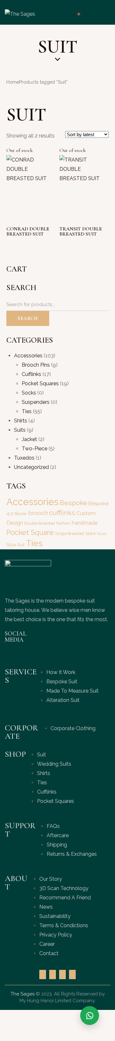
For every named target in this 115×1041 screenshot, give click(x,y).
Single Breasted (69, 533)
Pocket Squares (40, 383)
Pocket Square (30, 533)
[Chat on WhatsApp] (89, 1015)
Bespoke (73, 503)
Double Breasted (39, 523)
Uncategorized (31, 467)
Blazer (21, 513)
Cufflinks (31, 374)
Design (14, 523)
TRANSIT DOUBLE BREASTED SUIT (80, 231)
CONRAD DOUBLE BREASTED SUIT (27, 231)
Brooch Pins (36, 365)
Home (12, 82)
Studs (101, 534)
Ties (27, 411)
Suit (21, 544)
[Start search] (92, 13)
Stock (90, 533)
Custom (86, 513)
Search (28, 318)
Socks (29, 393)
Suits (20, 430)
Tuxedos (24, 458)
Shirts (20, 421)
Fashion (63, 523)
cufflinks (62, 513)
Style (11, 544)
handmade (84, 523)
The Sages (22, 994)
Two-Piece (34, 449)
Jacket (29, 439)
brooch (38, 513)
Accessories (28, 356)
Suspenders (36, 402)
